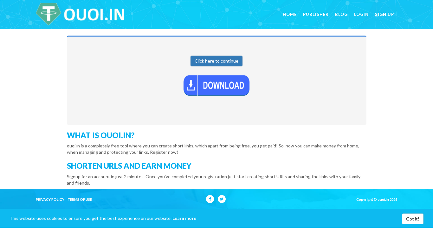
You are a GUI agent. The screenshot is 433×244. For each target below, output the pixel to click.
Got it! (412, 218)
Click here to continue (216, 61)
